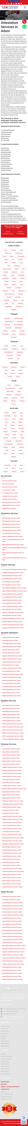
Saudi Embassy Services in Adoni (11, 758)
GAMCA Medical (5, 1046)
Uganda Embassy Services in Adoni (11, 874)
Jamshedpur (9, 441)
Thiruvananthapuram (10, 388)
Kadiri (23, 268)
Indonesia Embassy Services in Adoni (12, 816)
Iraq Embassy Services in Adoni (10, 813)
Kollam (20, 388)
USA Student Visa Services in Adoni (11, 896)
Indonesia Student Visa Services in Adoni (13, 964)
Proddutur (9, 287)
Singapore (5, 471)
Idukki (22, 397)
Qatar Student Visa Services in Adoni (11, 970)
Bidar (6, 370)
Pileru (21, 284)
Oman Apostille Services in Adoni (11, 652)
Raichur (20, 370)
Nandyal (6, 281)
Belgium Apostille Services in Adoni (11, 695)
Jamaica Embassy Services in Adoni (11, 822)
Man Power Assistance (7, 1094)
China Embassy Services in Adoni (11, 779)
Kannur (19, 391)
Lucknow (6, 419)
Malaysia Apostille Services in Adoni (11, 659)
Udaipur (13, 453)
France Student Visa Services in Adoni (12, 930)
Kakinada (6, 272)
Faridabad (21, 428)
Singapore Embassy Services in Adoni (12, 767)
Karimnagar (7, 324)
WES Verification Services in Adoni (11, 502)
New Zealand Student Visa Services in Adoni (13, 945)
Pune (22, 415)
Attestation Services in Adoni (9, 487)
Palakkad (6, 397)
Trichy (18, 358)
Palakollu (14, 284)
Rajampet (20, 294)
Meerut (5, 428)
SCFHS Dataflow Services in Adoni (11, 720)
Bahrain (13, 468)
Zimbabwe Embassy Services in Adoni (12, 887)
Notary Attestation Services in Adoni (11, 609)
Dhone (6, 259)
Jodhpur (22, 437)
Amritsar (13, 428)
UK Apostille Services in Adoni (10, 640)
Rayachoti (9, 297)
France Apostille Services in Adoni (11, 671)
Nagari (21, 281)
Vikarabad (22, 331)
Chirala (4, 256)
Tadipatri (15, 300)
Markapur (14, 278)
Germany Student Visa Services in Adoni (12, 915)
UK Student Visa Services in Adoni (11, 899)
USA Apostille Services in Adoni (10, 637)
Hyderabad (7, 318)
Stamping (3, 1038)
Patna (13, 422)
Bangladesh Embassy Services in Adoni (12, 804)
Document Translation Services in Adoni (12, 624)
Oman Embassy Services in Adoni (11, 764)
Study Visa (3, 1091)
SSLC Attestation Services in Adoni (11, 585)
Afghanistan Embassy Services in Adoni (12, 801)
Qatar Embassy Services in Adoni (11, 752)
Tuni (13, 303)
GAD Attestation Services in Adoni (11, 527)
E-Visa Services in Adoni (8, 490)
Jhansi (5, 453)
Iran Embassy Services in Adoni (10, 810)
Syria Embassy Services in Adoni (10, 862)
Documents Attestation (6, 1056)
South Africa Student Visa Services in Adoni (13, 958)
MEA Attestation (5, 1064)
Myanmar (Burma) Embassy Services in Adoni (14, 788)
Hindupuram (17, 265)
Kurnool (13, 275)
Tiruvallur (14, 345)
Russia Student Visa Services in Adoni (12, 912)
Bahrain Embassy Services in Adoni (11, 761)
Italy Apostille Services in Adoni (10, 665)
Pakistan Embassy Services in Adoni (11, 850)
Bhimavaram (8, 253)
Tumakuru (10, 376)
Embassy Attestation (6, 1059)
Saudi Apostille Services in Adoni (11, 649)
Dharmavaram (21, 256)
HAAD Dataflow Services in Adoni (11, 708)
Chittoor (12, 256)
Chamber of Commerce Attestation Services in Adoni (14, 548)
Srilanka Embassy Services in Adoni (11, 785)
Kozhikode (22, 400)
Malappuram (18, 394)
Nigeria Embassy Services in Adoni (11, 847)
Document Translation (6, 1096)
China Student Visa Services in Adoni (12, 924)
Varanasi (6, 431)
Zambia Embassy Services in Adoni (11, 883)
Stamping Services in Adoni (9, 499)
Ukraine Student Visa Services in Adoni (12, 961)
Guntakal (14, 262)
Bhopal (14, 419)
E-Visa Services (5, 1031)
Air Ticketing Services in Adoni (10, 493)
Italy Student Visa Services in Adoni (11, 918)
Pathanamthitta (10, 391)
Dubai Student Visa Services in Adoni (12, 967)
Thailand (22, 471)
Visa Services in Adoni (8, 484)
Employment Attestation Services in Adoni (13, 618)
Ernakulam (17, 385)
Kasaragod (8, 394)
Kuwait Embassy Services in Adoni (11, 755)
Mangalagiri (5, 278)
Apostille (3, 1054)
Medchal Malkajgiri (18, 324)
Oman (20, 468)
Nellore (14, 281)
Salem (23, 349)
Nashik (12, 425)
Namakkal (10, 358)
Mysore (18, 376)
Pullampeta (5, 290)
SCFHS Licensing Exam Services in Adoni (13, 739)
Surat (15, 415)
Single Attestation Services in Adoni (11, 615)
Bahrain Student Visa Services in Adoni (12, 979)
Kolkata (14, 412)
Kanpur (21, 419)
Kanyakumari (15, 349)
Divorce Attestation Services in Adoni (12, 597)
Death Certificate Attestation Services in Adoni (14, 591)
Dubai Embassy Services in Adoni (11, 749)
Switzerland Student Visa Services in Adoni (13, 948)
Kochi (9, 385)
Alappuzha (14, 397)
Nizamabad (13, 337)
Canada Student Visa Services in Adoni (12, 902)
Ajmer (13, 450)
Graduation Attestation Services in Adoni (13, 572)
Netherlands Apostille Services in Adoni (12, 674)
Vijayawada (20, 303)
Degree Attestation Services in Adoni (12, 578)
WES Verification (5, 1041)
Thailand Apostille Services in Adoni (11, 662)
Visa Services (4, 1028)
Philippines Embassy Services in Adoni (12, 819)
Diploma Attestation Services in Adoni (12, 575)
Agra (6, 425)
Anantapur (13, 250)
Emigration (3, 1036)
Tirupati (6, 303)
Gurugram (21, 447)
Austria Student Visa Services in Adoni (12, 936)
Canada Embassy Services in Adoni (11, 776)
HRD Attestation (5, 1066)
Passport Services (5, 1026)
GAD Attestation (5, 1071)
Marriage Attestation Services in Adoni (12, 594)
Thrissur (14, 404)
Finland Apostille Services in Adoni (11, 689)
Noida (7, 450)
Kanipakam (14, 272)
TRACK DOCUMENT (14, 1)
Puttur (13, 290)
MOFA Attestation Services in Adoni (11, 530)
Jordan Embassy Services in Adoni (11, 825)
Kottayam (5, 400)
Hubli (6, 373)
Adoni (5, 250)
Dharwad (13, 373)
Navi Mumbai (20, 444)
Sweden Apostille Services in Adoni (11, 680)
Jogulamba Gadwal (18, 318)
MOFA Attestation (5, 1074)
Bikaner (13, 447)
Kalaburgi (13, 456)
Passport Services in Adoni (9, 480)
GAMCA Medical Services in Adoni (11, 505)
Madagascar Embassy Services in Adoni (12, 844)
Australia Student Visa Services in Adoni (12, 906)
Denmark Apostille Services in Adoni (11, 677)
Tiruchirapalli (9, 355)
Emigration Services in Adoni (9, 496)
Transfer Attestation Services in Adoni (12, 606)
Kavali (22, 272)
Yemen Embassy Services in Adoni (11, 880)
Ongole (6, 284)
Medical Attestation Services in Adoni (12, 600)
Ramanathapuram (8, 352)
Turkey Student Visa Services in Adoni (12, 942)
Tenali (22, 300)
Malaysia (14, 471)
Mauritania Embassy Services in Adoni (12, 841)
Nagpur (20, 422)
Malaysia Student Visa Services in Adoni (12, 955)
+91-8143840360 (20, 233)
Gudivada (20, 259)
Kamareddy (8, 327)
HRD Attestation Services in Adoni (11, 521)
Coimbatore (5, 349)
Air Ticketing (4, 1033)
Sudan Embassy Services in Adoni (11, 859)
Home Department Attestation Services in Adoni (13, 553)
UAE (15, 465)
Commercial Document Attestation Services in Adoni (14, 559)
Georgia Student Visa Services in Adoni (12, 939)
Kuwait (21, 465)
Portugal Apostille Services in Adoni (11, 686)
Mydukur (23, 278)
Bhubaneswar (19, 441)
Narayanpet (19, 321)
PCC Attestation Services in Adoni (11, 533)
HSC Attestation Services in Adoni (11, 581)
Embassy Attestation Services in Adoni (12, 536)
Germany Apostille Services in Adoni (11, 668)
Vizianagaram (19, 306)
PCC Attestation (5, 1061)
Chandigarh (14, 431)
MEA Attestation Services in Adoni (11, 518)
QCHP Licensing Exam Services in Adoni (12, 736)
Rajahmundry (22, 290)
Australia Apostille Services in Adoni (11, 646)
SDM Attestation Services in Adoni (11, 524)
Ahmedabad (7, 415)
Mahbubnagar (18, 327)
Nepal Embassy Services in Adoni (11, 791)
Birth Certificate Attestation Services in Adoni (14, 588)
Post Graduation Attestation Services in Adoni (14, 569)
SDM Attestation (5, 1069)
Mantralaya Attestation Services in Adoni (13, 544)
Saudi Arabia (7, 465)
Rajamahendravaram (10, 294)
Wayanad (13, 400)
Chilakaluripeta (18, 253)
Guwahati (14, 437)
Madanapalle (21, 275)
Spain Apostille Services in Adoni (11, 692)
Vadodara (20, 425)
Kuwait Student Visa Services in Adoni (12, 973)
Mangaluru (14, 367)
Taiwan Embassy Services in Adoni (11, 865)
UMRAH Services (5, 1043)
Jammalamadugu (6, 268)
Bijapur (13, 370)
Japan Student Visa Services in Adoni (12, 921)
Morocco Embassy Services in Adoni (12, 834)
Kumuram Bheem (9, 321)
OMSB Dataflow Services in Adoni (11, 714)
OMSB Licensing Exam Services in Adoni (13, 733)
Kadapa (16, 268)
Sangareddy (22, 334)
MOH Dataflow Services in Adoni (10, 711)
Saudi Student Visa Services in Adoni (12, 976)
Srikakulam (18, 297)
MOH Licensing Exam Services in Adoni (12, 730)
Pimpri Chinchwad (8, 444)
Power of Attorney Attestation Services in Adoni (13, 540)
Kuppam (5, 275)
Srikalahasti (6, 300)
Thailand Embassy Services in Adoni (11, 773)
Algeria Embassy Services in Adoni (11, 798)
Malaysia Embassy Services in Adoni (12, 770)
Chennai (6, 345)
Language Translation (6, 1099)
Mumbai (6, 412)
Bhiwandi (5, 447)
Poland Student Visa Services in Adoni (12, 933)
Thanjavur (19, 355)
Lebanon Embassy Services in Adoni (11, 828)
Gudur (6, 262)
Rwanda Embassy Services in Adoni (11, 856)
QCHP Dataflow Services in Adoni (11, 717)
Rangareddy (5, 334)
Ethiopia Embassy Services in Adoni (11, 807)
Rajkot (22, 431)
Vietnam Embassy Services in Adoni (11, 877)
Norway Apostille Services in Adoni (11, 683)
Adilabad (13, 331)
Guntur (21, 262)
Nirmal (13, 334)
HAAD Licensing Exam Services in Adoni (12, 727)
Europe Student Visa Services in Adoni (12, 909)
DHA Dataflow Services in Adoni (10, 705)
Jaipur (21, 412)
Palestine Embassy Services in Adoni (12, 853)
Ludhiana (7, 434)
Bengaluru (5, 367)
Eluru (13, 259)
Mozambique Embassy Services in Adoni (13, 837)
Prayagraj (21, 453)
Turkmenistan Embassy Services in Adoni (13, 871)
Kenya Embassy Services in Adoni (11, 782)
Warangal (5, 331)
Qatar (6, 468)
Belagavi (21, 373)
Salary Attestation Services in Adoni (11, 603)
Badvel (21, 250)
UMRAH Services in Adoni (9, 508)
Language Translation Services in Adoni (12, 627)
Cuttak (20, 450)
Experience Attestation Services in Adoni (13, 612)
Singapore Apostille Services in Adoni (12, 656)
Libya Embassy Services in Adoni (11, 831)
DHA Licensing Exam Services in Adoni (12, 724)
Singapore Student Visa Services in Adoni (13, 952)
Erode (21, 345)
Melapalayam (20, 352)
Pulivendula (18, 287)
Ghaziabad (5, 437)
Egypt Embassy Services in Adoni (11, 795)
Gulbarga (22, 367)
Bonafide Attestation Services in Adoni (12, 621)
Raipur (14, 434)
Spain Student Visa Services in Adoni (12, 927)
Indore (6, 422)
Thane (21, 434)
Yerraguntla (14, 309)
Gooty (8, 265)
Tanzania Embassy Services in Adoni (12, 868)
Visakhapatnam (8, 306)
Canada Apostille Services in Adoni (11, 643)
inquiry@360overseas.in (7, 233)
